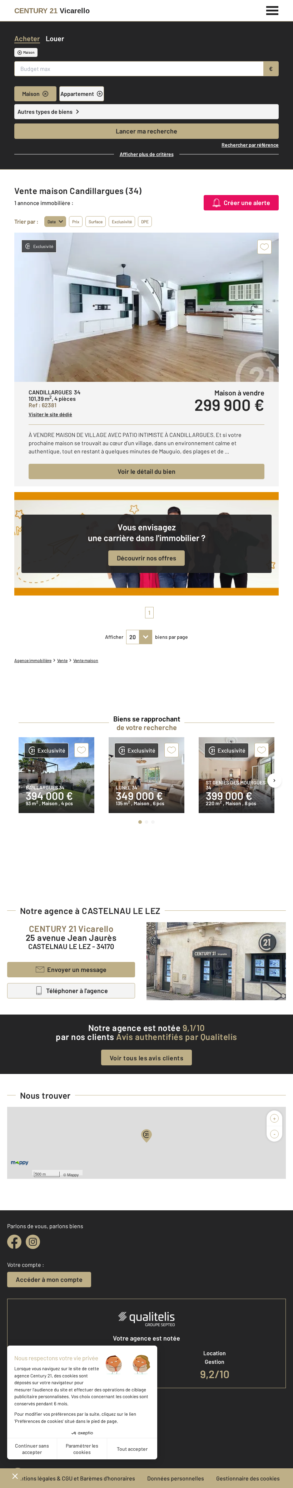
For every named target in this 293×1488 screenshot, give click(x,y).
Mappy (73, 1174)
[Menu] (272, 9)
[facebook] (14, 1242)
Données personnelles (175, 1478)
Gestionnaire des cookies (248, 1478)
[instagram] (33, 1242)
